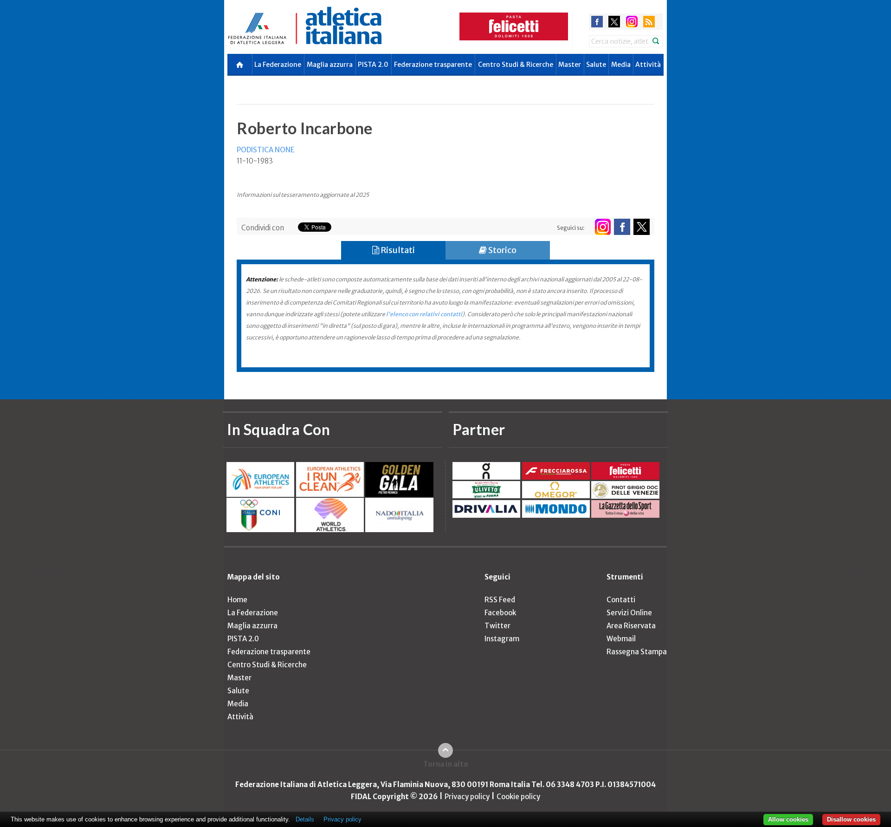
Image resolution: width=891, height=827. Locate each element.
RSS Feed (499, 599)
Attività (648, 64)
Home (237, 599)
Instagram (501, 638)
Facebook (500, 612)
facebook (597, 21)
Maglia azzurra (330, 64)
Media (621, 64)
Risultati (397, 250)
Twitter (497, 625)
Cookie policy (518, 796)
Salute (596, 64)
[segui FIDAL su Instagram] (602, 227)
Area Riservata (631, 625)
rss (649, 21)
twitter (614, 21)
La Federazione (277, 64)
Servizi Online (629, 612)
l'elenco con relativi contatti (424, 314)
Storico (502, 250)
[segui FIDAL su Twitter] (641, 227)
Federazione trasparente (433, 64)
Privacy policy (467, 796)
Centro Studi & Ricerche (515, 64)
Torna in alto (445, 764)
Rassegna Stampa (637, 651)
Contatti (621, 599)
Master (569, 64)
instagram (632, 21)
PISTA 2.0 (373, 64)
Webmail (621, 638)
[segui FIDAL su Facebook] (622, 227)
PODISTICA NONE (266, 149)
